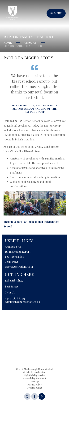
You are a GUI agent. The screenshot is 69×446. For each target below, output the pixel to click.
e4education (40, 372)
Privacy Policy (34, 384)
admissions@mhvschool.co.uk (22, 301)
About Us (30, 42)
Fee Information (14, 256)
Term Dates (11, 261)
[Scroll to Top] (42, 396)
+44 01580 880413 (15, 298)
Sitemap (34, 381)
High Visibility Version (34, 375)
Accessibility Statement (34, 378)
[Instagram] (27, 396)
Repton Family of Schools (23, 46)
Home (8, 42)
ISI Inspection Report (17, 251)
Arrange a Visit (13, 246)
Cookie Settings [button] (34, 387)
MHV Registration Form (19, 266)
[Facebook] (34, 396)
